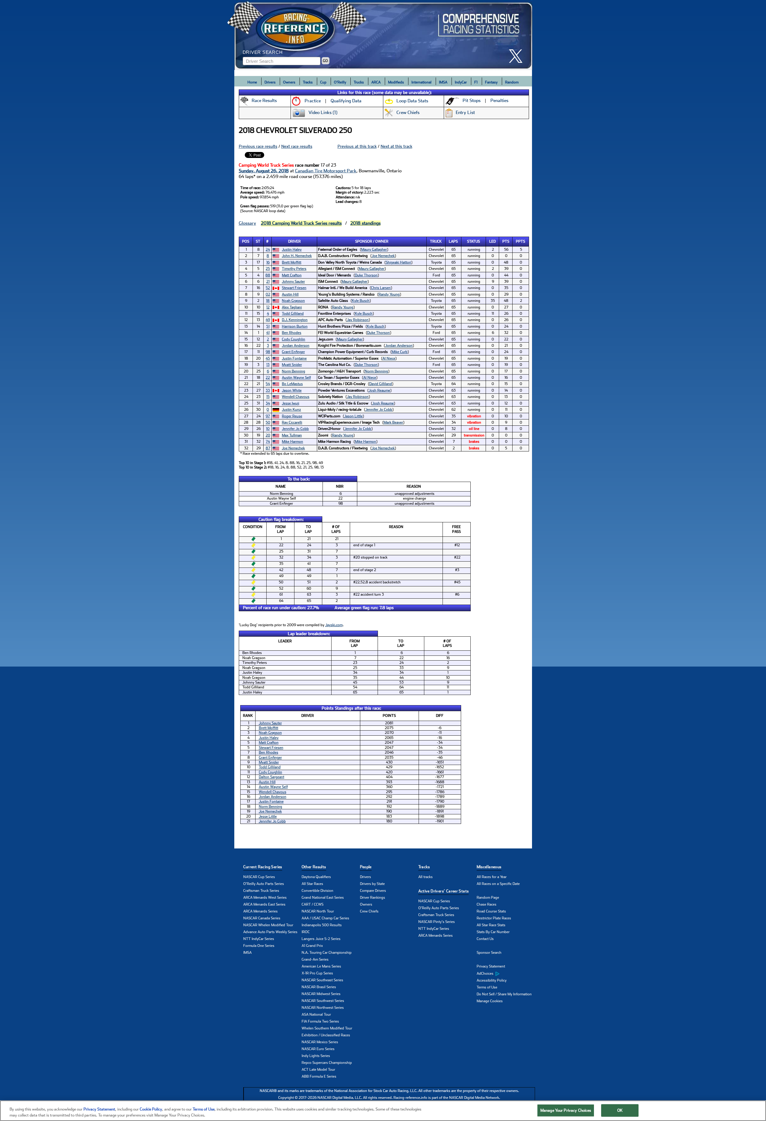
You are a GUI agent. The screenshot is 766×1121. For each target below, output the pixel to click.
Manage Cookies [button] (490, 1001)
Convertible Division (317, 891)
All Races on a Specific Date (498, 884)
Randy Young (389, 294)
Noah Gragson (293, 301)
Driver (294, 241)
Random (512, 82)
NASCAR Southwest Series (323, 1001)
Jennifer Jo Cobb (378, 409)
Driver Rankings (372, 897)
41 (268, 333)
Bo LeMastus (292, 384)
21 (268, 281)
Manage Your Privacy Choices (565, 1110)
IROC (306, 932)
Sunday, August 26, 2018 (264, 171)
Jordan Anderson (295, 345)
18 (268, 301)
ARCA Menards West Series (265, 897)
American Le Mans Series (321, 966)
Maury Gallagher (374, 249)
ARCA (376, 82)
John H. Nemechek (297, 256)
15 (268, 397)
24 (268, 249)
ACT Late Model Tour (318, 1069)
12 (268, 307)
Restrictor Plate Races (494, 918)
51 (268, 326)
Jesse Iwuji (290, 403)
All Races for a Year (492, 877)
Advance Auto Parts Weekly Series (270, 932)
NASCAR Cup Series (259, 877)
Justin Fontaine (294, 358)
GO (325, 61)
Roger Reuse (292, 416)
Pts (505, 241)
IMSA (443, 82)
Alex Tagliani (292, 307)
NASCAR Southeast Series (322, 980)
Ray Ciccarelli (292, 422)
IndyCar (461, 82)
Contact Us (485, 939)
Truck (436, 241)
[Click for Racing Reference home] (383, 35)
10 (268, 429)
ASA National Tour (316, 1014)
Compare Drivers (373, 891)
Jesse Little (268, 816)
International (421, 82)
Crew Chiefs (369, 911)
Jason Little (353, 416)
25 (268, 269)
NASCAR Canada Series (261, 918)
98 (268, 352)
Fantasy (491, 82)
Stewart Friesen (294, 288)
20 (268, 435)
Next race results (296, 146)
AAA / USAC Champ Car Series (325, 918)
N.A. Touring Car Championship (327, 952)
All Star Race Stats (491, 925)
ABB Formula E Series (319, 1076)
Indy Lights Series (316, 1056)
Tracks (308, 82)
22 (268, 377)
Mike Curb (400, 352)
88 (267, 275)
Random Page (488, 897)
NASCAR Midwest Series (321, 994)
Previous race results (258, 146)
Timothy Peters (294, 269)
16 (268, 262)
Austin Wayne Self (296, 377)
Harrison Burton (295, 326)
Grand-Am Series (315, 959)
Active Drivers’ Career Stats (443, 891)
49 (268, 320)
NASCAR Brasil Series (319, 987)
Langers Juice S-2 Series (321, 939)
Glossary (247, 223)
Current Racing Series (262, 867)
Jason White (292, 390)
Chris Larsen (381, 288)
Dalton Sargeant (271, 777)
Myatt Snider (292, 365)
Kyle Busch (361, 301)
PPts (520, 241)
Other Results (314, 867)
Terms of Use (487, 987)
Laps (453, 241)
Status (473, 241)
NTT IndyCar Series (258, 939)
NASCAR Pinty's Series (436, 922)
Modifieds (396, 82)
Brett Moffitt (291, 262)
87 (268, 448)
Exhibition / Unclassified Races (326, 1035)
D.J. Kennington (295, 320)
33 (268, 390)
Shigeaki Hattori (398, 262)
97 (268, 416)
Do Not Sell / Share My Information (504, 994)
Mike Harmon (292, 441)
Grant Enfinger (293, 352)
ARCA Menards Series (260, 911)
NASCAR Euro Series (318, 1049)
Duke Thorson (366, 275)
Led (492, 241)
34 (268, 403)
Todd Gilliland (293, 313)
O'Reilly (340, 82)
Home (252, 82)
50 (268, 422)
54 (268, 384)
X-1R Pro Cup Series (317, 973)
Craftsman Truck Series (261, 891)
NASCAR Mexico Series (320, 1042)
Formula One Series (258, 946)
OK (620, 1110)
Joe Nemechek (383, 256)
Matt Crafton (292, 275)
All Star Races (312, 884)
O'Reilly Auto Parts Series (263, 884)
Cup (323, 82)
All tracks (425, 877)
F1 (476, 82)
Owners (289, 82)
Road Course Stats (491, 911)
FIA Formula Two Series (320, 1021)
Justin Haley (292, 249)
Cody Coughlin (293, 339)
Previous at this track (357, 146)
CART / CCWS (312, 904)
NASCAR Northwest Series (323, 1008)
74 (268, 441)
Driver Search (263, 52)
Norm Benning (293, 371)
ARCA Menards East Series (264, 904)
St (258, 241)
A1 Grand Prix (312, 946)
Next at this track (396, 146)
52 (268, 288)
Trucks (359, 82)
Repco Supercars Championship (327, 1063)
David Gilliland (380, 384)
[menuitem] (506, 973)
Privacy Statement (491, 966)
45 (268, 358)
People (366, 867)
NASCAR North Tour (318, 911)
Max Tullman (292, 435)
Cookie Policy (151, 1109)
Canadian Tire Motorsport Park (325, 171)
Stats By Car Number (493, 932)
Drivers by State (372, 884)
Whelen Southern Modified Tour (327, 1028)
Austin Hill (290, 294)
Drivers (270, 82)
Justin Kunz (291, 409)
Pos (245, 241)
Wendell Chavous (295, 397)
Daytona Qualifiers (316, 877)
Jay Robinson (358, 320)
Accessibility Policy (492, 980)
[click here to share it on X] (518, 56)
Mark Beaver (393, 422)
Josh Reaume (379, 390)
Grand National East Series (323, 897)
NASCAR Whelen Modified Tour (268, 925)
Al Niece (388, 358)
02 (268, 294)
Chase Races (486, 904)
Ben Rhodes (291, 333)
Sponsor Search (489, 952)
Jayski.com (334, 625)
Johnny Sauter (293, 281)
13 (268, 365)
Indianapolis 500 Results (322, 925)
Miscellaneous (489, 867)
